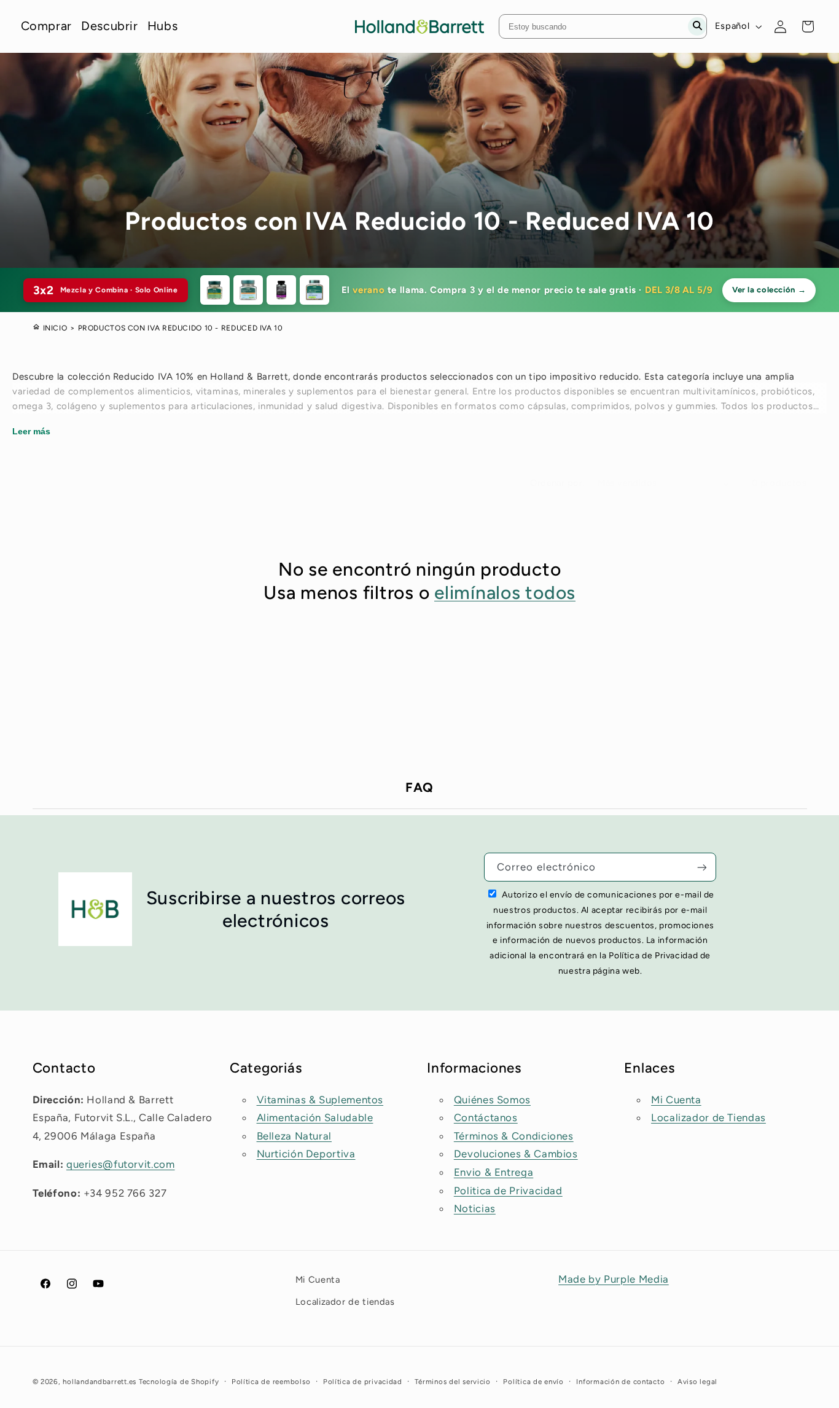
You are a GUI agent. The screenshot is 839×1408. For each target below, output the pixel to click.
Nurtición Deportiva (306, 1154)
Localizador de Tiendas (708, 1117)
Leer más (31, 431)
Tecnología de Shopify (179, 1381)
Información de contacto (620, 1381)
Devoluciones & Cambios (516, 1154)
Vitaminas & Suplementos (320, 1099)
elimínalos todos (505, 592)
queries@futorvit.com (120, 1164)
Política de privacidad (362, 1381)
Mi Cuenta (676, 1099)
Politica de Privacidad (508, 1190)
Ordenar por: (557, 482)
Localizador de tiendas (345, 1301)
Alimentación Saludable (315, 1117)
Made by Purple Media (613, 1279)
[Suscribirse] (702, 867)
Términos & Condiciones (514, 1136)
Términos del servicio (452, 1381)
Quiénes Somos (492, 1099)
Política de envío (533, 1381)
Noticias (475, 1208)
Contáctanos (486, 1117)
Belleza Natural (294, 1136)
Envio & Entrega (493, 1172)
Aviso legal (697, 1381)
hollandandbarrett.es (99, 1381)
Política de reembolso (271, 1381)
